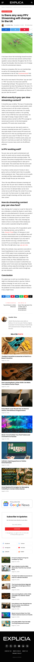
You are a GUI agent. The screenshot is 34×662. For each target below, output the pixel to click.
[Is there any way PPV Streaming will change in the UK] (17, 43)
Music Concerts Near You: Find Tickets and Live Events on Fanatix (16, 435)
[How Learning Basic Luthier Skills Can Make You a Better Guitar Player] (17, 371)
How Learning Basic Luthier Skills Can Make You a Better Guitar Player (16, 383)
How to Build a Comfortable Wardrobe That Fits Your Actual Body (21, 568)
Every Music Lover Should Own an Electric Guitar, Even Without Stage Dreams (15, 409)
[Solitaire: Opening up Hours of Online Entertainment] (17, 450)
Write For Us (17, 651)
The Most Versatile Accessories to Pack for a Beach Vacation (16, 357)
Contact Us (8, 651)
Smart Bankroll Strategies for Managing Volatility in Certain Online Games (15, 488)
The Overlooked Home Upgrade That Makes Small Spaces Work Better (21, 586)
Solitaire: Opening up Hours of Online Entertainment (14, 462)
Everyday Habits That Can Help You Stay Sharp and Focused (21, 622)
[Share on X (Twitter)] (15, 29)
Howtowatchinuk (23, 73)
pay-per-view (24, 245)
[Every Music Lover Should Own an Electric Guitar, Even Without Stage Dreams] (17, 398)
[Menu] (3, 2)
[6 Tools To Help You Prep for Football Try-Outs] (6, 560)
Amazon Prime (9, 232)
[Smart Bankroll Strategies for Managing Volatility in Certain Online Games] (17, 476)
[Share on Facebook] (6, 29)
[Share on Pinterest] (24, 29)
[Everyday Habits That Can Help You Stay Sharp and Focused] (6, 624)
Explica (3, 7)
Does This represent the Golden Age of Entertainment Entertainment (25, 307)
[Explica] (17, 2)
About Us (25, 651)
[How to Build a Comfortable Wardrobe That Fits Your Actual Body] (6, 568)
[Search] (31, 2)
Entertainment (9, 7)
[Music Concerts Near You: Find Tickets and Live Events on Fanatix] (17, 424)
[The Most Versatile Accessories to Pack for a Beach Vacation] (17, 345)
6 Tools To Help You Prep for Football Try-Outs (20, 558)
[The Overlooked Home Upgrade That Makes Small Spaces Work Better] (6, 586)
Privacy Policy (15, 534)
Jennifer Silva (9, 25)
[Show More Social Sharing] (30, 29)
